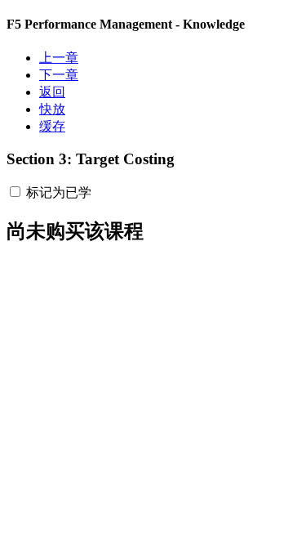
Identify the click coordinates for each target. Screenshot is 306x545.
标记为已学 (58, 192)
